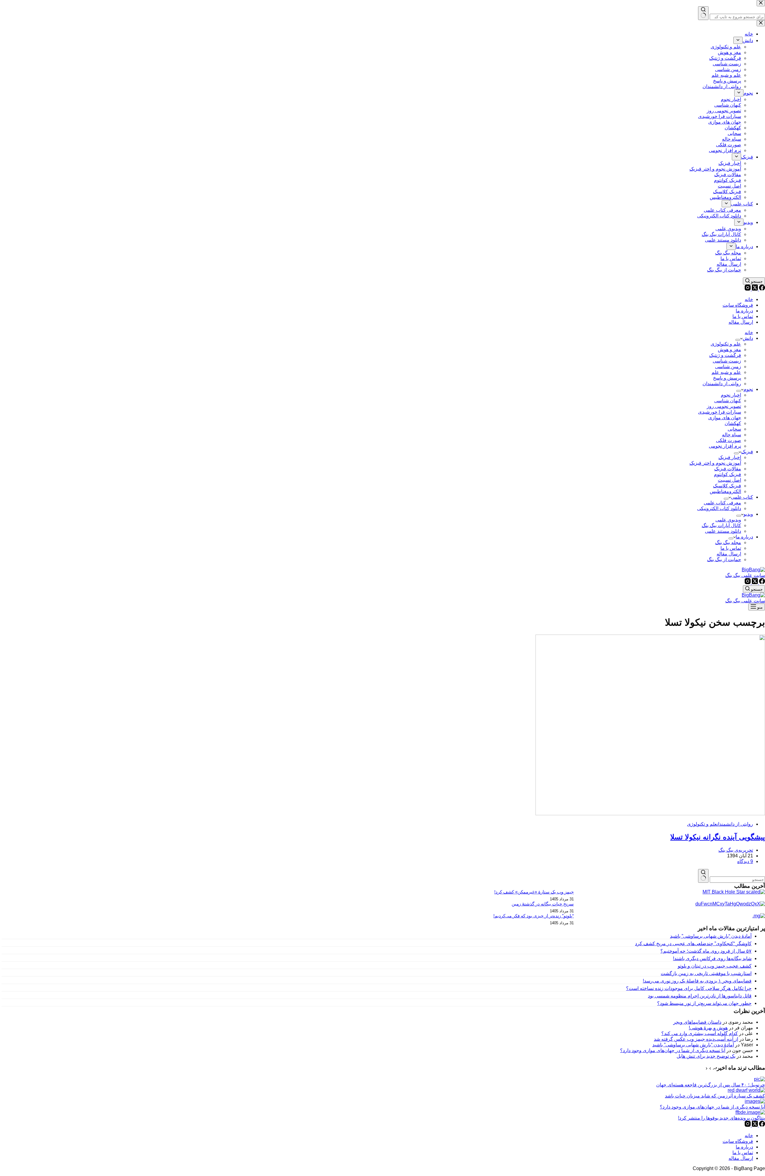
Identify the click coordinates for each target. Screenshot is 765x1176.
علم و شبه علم (726, 372)
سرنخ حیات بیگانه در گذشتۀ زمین (543, 903)
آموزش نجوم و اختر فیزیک (715, 463)
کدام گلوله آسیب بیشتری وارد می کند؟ (699, 1033)
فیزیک (747, 451)
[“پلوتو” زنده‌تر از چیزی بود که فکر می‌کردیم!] (758, 915)
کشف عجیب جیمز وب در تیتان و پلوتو (715, 965)
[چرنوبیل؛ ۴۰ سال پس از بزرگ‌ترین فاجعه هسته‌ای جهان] (759, 1079)
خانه (749, 299)
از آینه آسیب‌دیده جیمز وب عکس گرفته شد (696, 1039)
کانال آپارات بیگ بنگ (721, 525)
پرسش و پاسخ (727, 377)
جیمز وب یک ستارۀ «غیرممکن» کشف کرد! (534, 891)
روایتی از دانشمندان (722, 383)
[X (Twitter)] (754, 288)
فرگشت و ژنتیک (725, 355)
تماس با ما (742, 316)
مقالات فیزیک (727, 468)
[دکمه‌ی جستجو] (703, 876)
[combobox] (737, 879)
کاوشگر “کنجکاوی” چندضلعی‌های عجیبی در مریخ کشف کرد (693, 943)
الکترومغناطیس (725, 491)
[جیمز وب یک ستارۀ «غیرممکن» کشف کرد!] (734, 891)
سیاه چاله (731, 434)
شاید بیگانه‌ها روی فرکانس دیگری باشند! (712, 958)
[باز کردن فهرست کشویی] (737, 340)
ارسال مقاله (741, 322)
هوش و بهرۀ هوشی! (708, 1027)
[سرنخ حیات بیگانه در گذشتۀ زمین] (730, 903)
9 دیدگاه (745, 861)
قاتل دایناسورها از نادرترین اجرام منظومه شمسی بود (700, 995)
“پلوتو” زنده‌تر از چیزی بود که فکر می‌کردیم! (533, 915)
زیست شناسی (727, 360)
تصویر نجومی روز (724, 406)
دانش (748, 338)
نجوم (748, 389)
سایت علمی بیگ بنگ (745, 575)
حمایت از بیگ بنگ (724, 559)
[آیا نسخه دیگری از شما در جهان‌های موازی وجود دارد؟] (755, 1101)
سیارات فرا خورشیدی (719, 411)
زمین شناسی (728, 366)
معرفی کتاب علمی (722, 502)
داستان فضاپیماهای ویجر (697, 1022)
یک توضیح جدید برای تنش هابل (706, 1056)
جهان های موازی (724, 417)
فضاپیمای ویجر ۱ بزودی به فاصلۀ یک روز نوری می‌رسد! (697, 980)
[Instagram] (748, 288)
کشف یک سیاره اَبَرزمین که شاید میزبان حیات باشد (715, 1095)
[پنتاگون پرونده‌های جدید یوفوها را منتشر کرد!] (750, 1112)
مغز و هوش (729, 349)
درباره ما (744, 310)
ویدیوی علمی (728, 519)
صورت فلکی (728, 440)
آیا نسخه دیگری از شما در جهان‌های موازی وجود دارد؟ (672, 1050)
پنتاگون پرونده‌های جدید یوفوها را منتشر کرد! (721, 1117)
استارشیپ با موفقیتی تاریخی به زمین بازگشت (706, 973)
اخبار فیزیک (729, 457)
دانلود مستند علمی (723, 531)
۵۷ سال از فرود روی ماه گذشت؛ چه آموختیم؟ (706, 951)
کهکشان (733, 423)
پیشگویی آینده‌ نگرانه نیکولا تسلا (717, 837)
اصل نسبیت (729, 480)
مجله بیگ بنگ (728, 542)
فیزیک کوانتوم (727, 474)
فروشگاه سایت (738, 305)
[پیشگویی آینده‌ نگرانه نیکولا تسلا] (650, 813)
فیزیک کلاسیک (727, 485)
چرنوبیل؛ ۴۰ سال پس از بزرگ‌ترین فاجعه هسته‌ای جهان (710, 1084)
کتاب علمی (742, 497)
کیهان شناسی (727, 400)
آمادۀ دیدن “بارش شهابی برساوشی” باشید (711, 936)
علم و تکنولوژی (726, 343)
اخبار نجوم (731, 394)
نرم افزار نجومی (725, 446)
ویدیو (748, 514)
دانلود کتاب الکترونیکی (719, 508)
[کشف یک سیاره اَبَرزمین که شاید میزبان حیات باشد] (746, 1090)
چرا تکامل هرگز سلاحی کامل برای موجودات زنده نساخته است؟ (689, 988)
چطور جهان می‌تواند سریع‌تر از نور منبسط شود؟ (704, 1003)
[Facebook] (761, 288)
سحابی (734, 429)
